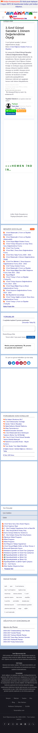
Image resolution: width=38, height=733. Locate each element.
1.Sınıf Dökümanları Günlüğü (15, 422)
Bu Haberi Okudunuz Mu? (14, 419)
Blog (13, 702)
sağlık (26, 608)
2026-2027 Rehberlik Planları (13, 639)
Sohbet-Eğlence (20, 449)
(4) (10, 90)
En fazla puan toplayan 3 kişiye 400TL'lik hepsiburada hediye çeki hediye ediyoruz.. (19, 4)
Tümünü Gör (8, 569)
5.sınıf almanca (19, 586)
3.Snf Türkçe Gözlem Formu (15, 266)
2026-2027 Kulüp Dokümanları (13, 642)
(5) (12, 90)
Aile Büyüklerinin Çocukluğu (14, 295)
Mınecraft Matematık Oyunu (12, 548)
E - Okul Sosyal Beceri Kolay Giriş (14, 530)
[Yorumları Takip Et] (28, 322)
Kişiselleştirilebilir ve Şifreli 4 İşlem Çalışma (17, 561)
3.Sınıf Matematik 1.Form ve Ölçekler (18, 268)
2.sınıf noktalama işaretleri (24, 605)
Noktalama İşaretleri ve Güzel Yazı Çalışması (18, 550)
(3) (9, 90)
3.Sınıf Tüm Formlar (12, 248)
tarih (6, 586)
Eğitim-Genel (8, 449)
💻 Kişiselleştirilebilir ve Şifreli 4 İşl (14, 555)
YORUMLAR (8, 317)
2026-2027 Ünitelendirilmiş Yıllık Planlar (16, 630)
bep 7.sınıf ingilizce (10, 590)
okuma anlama (17, 593)
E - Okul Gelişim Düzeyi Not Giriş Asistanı (17, 535)
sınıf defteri (16, 601)
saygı (19, 608)
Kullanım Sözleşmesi (15, 706)
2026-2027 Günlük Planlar (12, 633)
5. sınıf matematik (9, 612)
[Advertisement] (19, 141)
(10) (20, 90)
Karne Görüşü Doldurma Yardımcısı (15, 533)
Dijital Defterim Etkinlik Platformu (16, 426)
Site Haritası (22, 702)
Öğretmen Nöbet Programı (12, 537)
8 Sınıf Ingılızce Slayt (10, 526)
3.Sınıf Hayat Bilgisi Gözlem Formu (17, 241)
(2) (7, 90)
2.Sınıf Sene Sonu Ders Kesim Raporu (16, 524)
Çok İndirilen (7, 513)
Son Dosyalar (7, 508)
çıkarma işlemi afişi (10, 608)
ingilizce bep (22, 590)
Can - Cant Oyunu (9, 564)
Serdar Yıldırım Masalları (13, 424)
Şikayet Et (22, 111)
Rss (31, 698)
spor (11, 586)
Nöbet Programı (8, 539)
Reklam (16, 698)
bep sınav (19, 597)
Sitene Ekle (11, 113)
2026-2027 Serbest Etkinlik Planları (15, 635)
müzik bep (7, 593)
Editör (5, 518)
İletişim (8, 698)
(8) (17, 90)
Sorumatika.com (19, 710)
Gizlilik (27, 706)
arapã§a (27, 597)
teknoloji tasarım (9, 605)
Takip (5, 451)
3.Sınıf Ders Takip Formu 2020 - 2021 (18, 255)
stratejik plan (25, 601)
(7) (15, 90)
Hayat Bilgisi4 (10, 275)
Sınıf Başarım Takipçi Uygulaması (14, 544)
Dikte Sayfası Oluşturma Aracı (13, 566)
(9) (18, 90)
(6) (13, 90)
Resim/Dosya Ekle (9, 334)
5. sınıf (26, 593)
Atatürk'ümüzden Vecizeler (14, 430)
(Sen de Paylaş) (20, 108)
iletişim (33, 667)
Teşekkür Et (11, 111)
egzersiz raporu (9, 597)
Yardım (24, 698)
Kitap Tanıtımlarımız (12, 428)
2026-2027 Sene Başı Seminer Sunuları (16, 637)
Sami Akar (15, 106)
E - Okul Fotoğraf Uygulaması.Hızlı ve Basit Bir (19, 528)
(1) (6, 90)
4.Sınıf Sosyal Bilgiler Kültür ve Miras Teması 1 (19, 546)
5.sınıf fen (7, 601)
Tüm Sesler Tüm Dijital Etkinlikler (16, 446)
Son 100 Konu (9, 455)
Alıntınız (29, 449)
